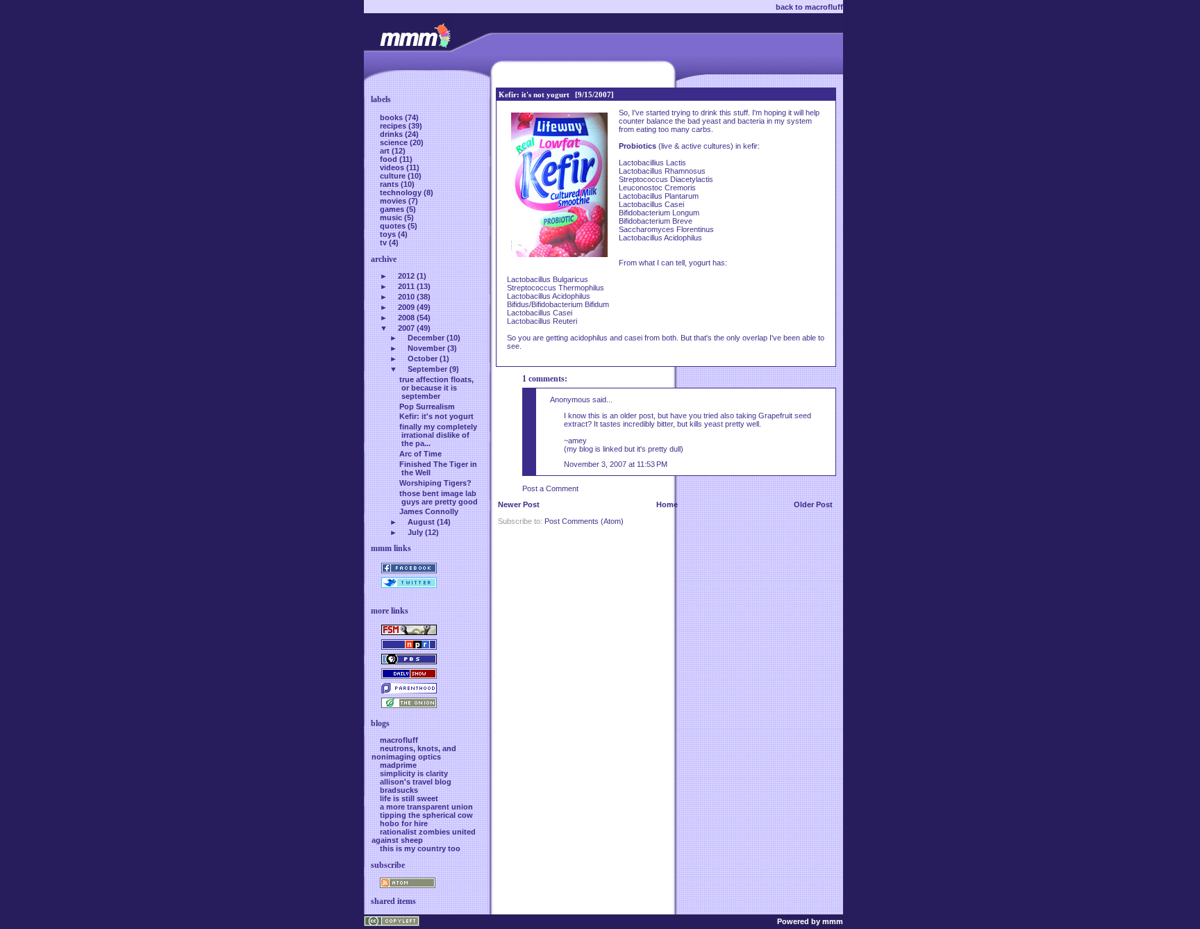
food (389, 159)
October (423, 358)
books (392, 117)
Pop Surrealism (427, 406)
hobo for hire (404, 823)
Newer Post (519, 504)
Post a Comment (550, 488)
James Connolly (428, 511)
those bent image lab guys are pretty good (438, 497)
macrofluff (399, 740)
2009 (406, 307)
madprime (398, 765)
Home (667, 504)
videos (393, 167)
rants (390, 184)
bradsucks (399, 790)
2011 (406, 286)
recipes (394, 126)
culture (394, 176)
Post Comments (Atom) (584, 521)
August (421, 522)
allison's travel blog (415, 782)
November (426, 348)
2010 (406, 297)
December (426, 338)
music (392, 217)
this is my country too (420, 848)
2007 (406, 328)
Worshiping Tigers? (435, 483)
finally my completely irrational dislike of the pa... (438, 434)
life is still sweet (409, 798)
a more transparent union (426, 807)
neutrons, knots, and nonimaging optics (414, 752)
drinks (392, 134)
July (415, 532)
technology (402, 192)
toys (389, 234)
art (386, 151)
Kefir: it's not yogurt (534, 94)
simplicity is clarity (414, 773)
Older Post (813, 504)
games (393, 209)
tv (384, 242)
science (395, 142)
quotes (394, 226)
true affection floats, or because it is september (436, 387)
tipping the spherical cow (426, 815)
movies (394, 201)
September (427, 369)
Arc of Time (420, 454)
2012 (406, 276)
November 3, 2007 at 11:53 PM (615, 464)
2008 (406, 317)
